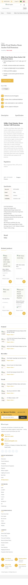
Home (2, 13)
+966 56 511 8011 (9, 436)
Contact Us (17, 1)
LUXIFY (3, 489)
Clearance (9, 13)
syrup (2, 477)
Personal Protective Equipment (7, 465)
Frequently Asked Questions (7, 552)
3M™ (2, 499)
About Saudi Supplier (5, 533)
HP (1, 503)
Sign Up (23, 417)
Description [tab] (4, 115)
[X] (6, 451)
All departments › (5, 479)
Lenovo (2, 496)
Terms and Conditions (5, 538)
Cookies (2, 545)
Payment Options (4, 542)
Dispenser (3, 468)
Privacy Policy (4, 535)
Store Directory (4, 547)
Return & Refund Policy (6, 540)
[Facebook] (2, 451)
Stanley (2, 494)
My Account (3, 518)
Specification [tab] (19, 115)
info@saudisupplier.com (11, 1)
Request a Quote (7, 80)
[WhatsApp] (9, 451)
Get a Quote (3, 516)
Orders (2, 521)
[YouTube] (16, 451)
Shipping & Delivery (5, 549)
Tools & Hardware (5, 461)
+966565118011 (7, 1)
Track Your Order (5, 514)
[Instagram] (13, 451)
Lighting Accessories (5, 472)
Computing (3, 463)
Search (25, 8)
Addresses (3, 523)
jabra (2, 487)
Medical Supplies (4, 470)
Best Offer (3, 475)
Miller (5, 85)
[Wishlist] (24, 4)
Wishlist (2, 525)
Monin (2, 492)
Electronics (3, 459)
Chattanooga (3, 506)
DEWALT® (3, 501)
